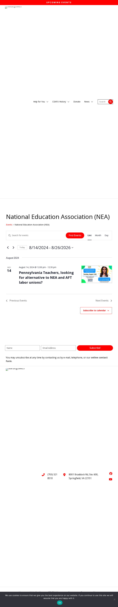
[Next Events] (13, 247)
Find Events (75, 235)
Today (22, 247)
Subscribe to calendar (94, 310)
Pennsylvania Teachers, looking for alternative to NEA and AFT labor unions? (46, 277)
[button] (47, 102)
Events (9, 224)
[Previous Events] (7, 247)
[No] (114, 599)
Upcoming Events (59, 2)
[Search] (110, 102)
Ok (59, 603)
